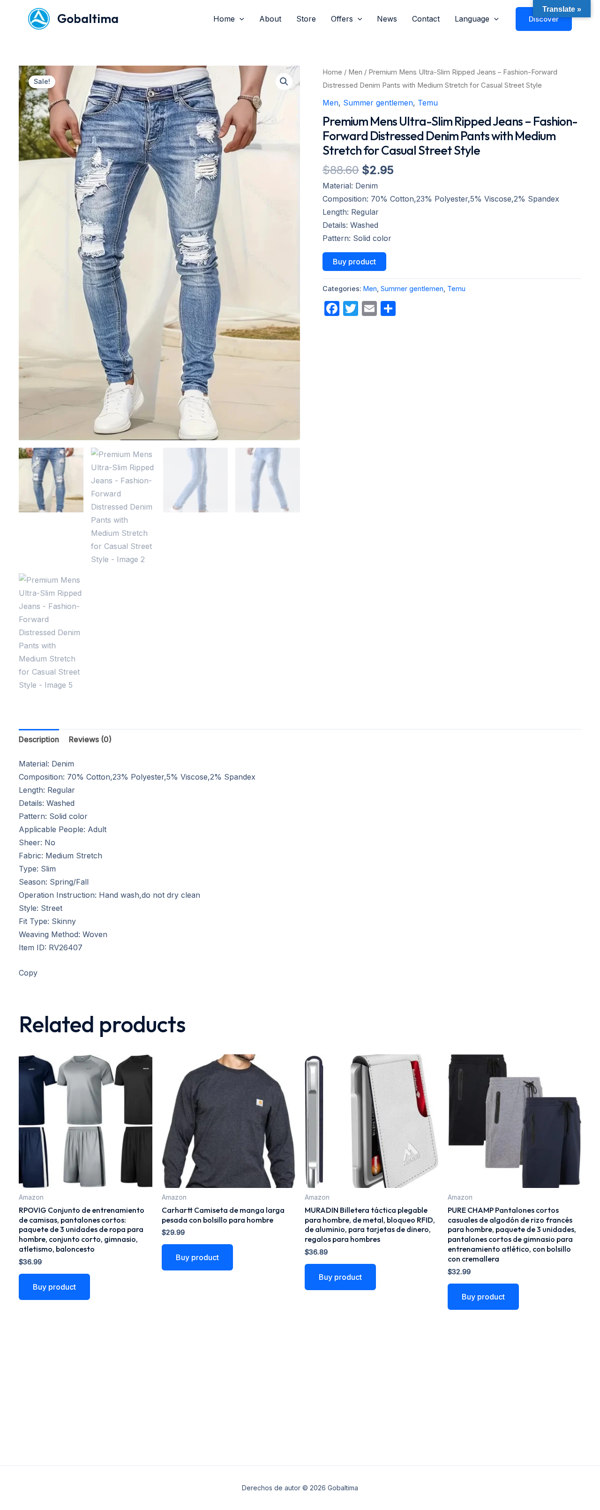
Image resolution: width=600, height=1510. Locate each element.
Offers (342, 18)
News (387, 18)
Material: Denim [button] (350, 185)
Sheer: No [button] (37, 842)
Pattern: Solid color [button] (356, 238)
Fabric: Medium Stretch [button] (60, 855)
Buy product (354, 261)
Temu (428, 102)
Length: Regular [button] (350, 212)
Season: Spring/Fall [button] (54, 881)
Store (306, 18)
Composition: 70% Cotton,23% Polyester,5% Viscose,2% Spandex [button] (440, 198)
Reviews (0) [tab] (90, 739)
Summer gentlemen (378, 102)
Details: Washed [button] (350, 225)
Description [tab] (39, 739)
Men (355, 72)
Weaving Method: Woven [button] (63, 934)
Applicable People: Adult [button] (62, 829)
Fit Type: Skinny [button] (47, 921)
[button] (239, 19)
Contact (426, 18)
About (270, 18)
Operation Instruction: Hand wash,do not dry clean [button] (109, 895)
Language (472, 18)
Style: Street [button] (40, 908)
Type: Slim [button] (37, 868)
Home (224, 18)
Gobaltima (88, 18)
